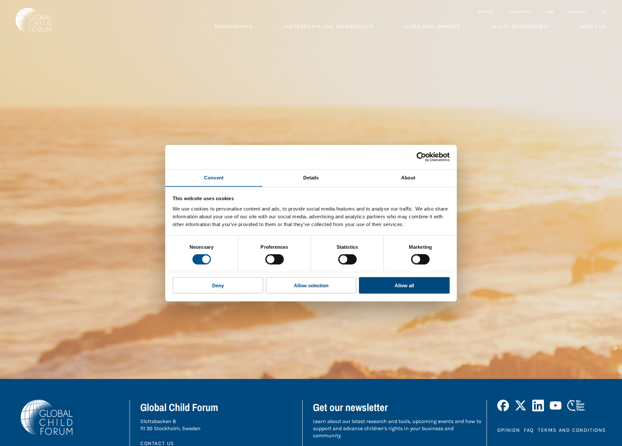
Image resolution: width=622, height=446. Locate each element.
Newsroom (520, 12)
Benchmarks (233, 26)
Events (485, 12)
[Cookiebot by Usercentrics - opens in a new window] (421, 157)
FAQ (550, 12)
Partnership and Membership (328, 26)
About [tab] (408, 177)
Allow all (404, 285)
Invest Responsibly (519, 26)
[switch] (274, 259)
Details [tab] (311, 177)
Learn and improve (432, 26)
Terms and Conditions (572, 430)
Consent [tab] (214, 177)
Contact (577, 12)
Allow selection (311, 285)
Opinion (508, 430)
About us (592, 26)
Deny (218, 285)
